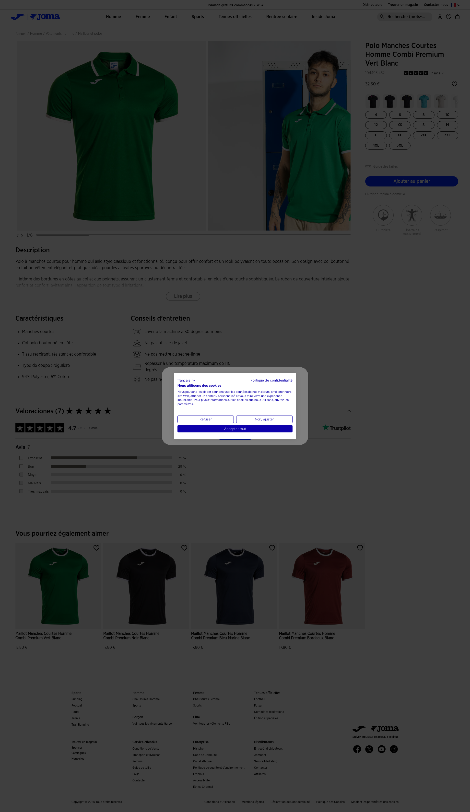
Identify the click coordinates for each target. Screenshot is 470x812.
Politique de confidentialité (271, 380)
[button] (186, 380)
